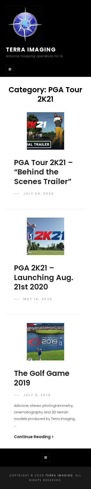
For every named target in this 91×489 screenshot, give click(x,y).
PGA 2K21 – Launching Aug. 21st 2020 (43, 277)
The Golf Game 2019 (42, 378)
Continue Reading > (34, 437)
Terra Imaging (31, 49)
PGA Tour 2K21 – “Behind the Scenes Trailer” (43, 172)
